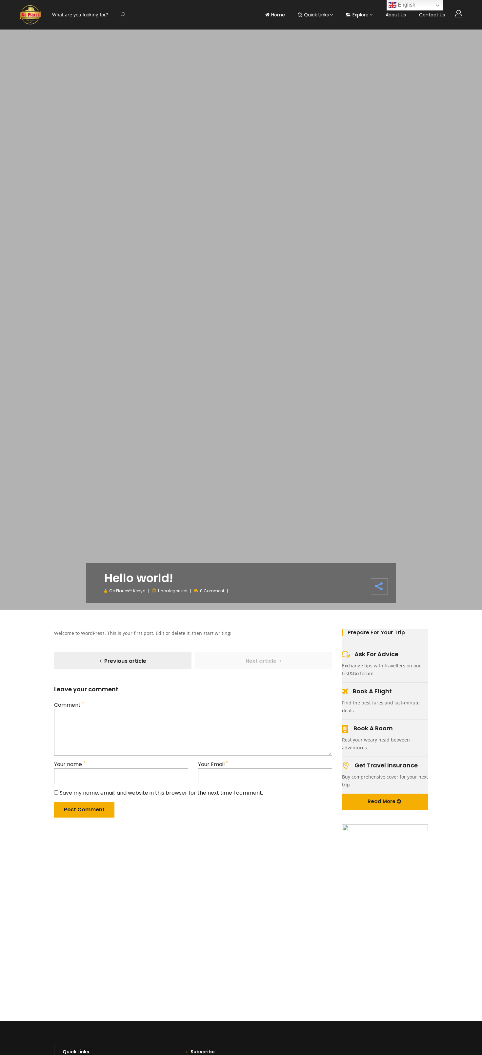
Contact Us (432, 14)
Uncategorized (173, 591)
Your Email (213, 764)
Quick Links (316, 14)
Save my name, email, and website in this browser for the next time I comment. (161, 793)
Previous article (125, 661)
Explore (360, 14)
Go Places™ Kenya (127, 591)
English (405, 5)
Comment (69, 705)
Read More (382, 801)
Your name (69, 764)
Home (278, 14)
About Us (396, 14)
